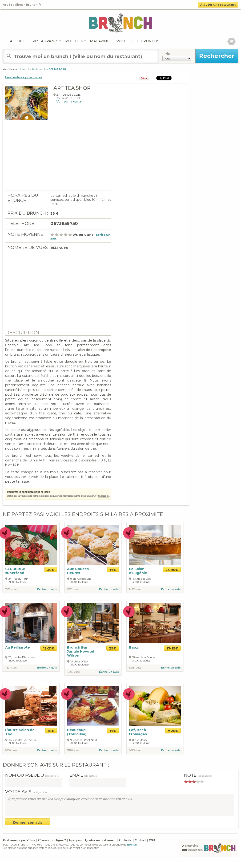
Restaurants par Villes (19, 840)
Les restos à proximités (23, 77)
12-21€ (48, 648)
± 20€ (173, 731)
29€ (112, 648)
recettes (74, 41)
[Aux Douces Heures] (93, 545)
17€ (113, 570)
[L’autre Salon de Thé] (31, 705)
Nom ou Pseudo (32, 775)
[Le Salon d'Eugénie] (155, 545)
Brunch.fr (133, 844)
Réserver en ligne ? (52, 840)
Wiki (120, 41)
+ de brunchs (145, 41)
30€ (50, 570)
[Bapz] (155, 623)
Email (83, 775)
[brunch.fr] (120, 22)
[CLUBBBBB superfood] (31, 545)
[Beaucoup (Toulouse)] (93, 705)
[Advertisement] (58, 157)
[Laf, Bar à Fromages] (155, 705)
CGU (152, 840)
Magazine (99, 41)
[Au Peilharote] (31, 623)
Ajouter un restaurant (218, 4)
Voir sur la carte (69, 101)
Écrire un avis (47, 589)
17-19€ (172, 648)
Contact (140, 840)
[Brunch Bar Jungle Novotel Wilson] (93, 623)
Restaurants (45, 41)
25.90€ (171, 570)
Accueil (17, 41)
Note (198, 775)
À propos (75, 840)
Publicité (125, 840)
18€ (51, 731)
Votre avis (26, 791)
